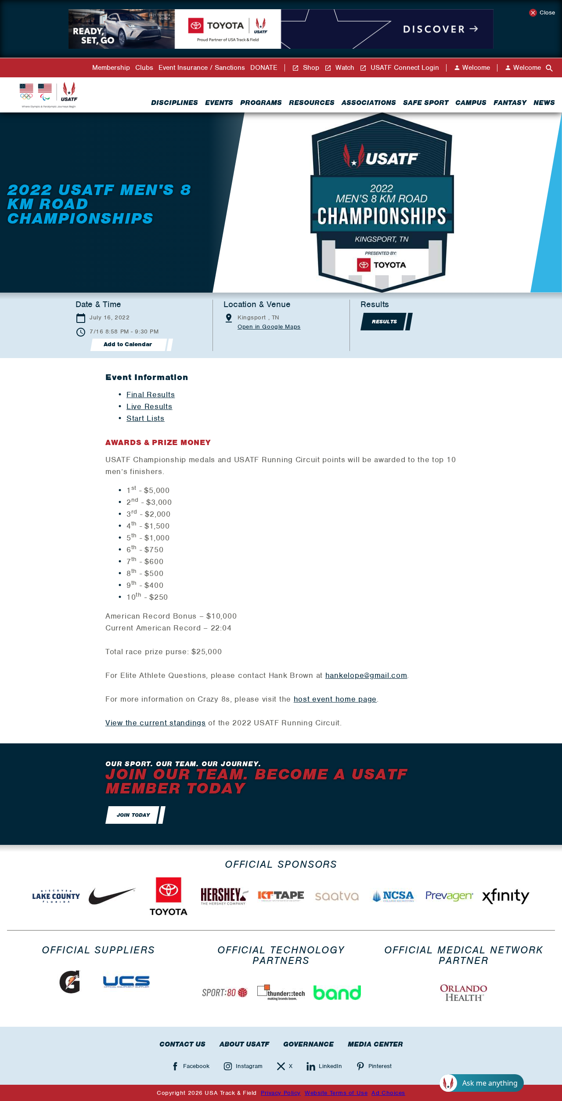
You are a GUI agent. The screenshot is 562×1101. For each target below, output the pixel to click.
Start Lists (145, 418)
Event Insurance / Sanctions (202, 68)
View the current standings (155, 723)
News (544, 102)
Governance (308, 1044)
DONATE (263, 68)
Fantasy (510, 102)
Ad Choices (388, 1093)
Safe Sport (425, 102)
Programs (261, 102)
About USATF (244, 1044)
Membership (111, 68)
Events (219, 102)
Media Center (375, 1044)
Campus (470, 102)
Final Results (150, 394)
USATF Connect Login (403, 68)
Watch (343, 68)
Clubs (144, 68)
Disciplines (174, 102)
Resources (312, 102)
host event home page (335, 699)
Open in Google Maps (269, 326)
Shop (310, 68)
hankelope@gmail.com (366, 675)
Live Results (149, 406)
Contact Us (182, 1044)
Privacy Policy (281, 1093)
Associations (369, 102)
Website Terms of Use (336, 1093)
